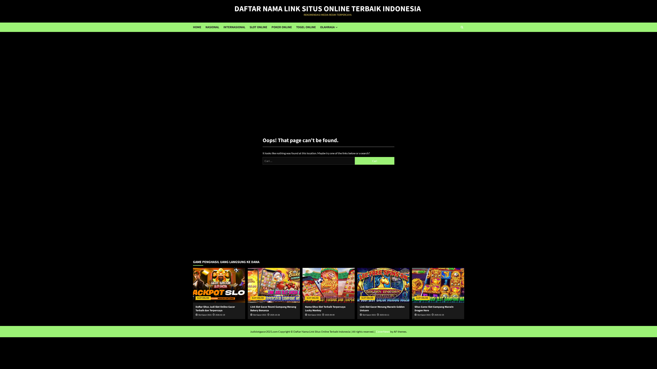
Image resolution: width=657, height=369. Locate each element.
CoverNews (383, 331)
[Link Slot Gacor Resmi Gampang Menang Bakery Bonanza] (274, 285)
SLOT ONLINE (258, 27)
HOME (197, 27)
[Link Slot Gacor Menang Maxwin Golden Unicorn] (383, 285)
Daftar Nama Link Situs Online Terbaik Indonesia (327, 8)
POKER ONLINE (282, 27)
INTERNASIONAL (234, 27)
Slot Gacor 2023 (204, 314)
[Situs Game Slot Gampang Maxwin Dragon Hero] (438, 285)
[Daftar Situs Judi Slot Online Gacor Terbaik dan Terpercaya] (219, 285)
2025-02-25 (439, 314)
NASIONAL (212, 27)
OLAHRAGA (327, 27)
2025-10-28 (275, 314)
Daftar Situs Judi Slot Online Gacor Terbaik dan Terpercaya (215, 308)
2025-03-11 (384, 314)
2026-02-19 (220, 314)
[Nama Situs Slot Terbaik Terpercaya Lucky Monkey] (328, 285)
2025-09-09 (329, 314)
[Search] (462, 27)
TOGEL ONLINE (306, 27)
